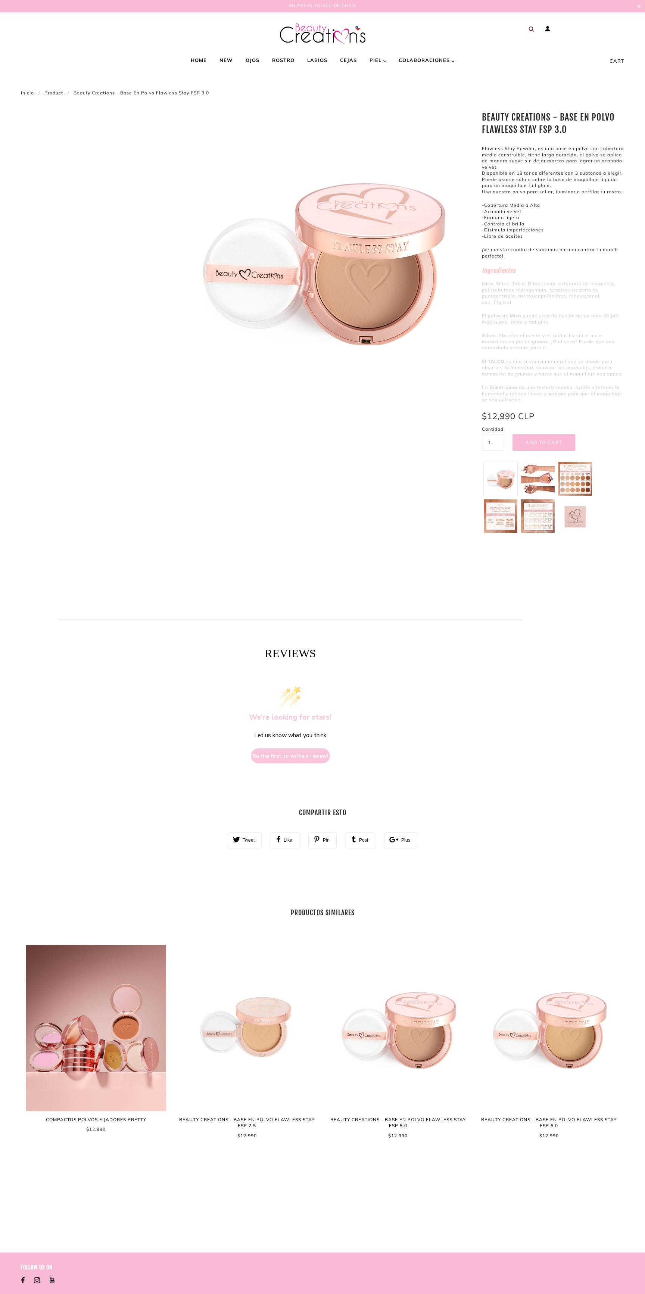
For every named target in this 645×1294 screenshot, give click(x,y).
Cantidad (493, 429)
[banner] (322, 34)
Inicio (27, 93)
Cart (617, 61)
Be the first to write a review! (290, 756)
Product (53, 93)
